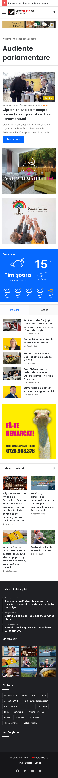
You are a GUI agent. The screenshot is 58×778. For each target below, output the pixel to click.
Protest (7, 717)
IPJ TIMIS (42, 706)
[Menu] (4, 13)
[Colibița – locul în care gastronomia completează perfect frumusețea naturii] (47, 672)
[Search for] (54, 13)
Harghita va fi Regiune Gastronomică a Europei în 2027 (38, 357)
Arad (44, 695)
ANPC (34, 695)
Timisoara (19, 717)
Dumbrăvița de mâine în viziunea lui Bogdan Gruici (39, 389)
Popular (14, 309)
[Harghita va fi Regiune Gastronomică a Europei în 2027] (12, 358)
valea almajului (31, 723)
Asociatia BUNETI (12, 701)
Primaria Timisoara (36, 712)
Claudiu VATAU (12, 105)
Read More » (13, 139)
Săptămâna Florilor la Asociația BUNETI (42, 548)
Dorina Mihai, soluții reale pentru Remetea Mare (38, 341)
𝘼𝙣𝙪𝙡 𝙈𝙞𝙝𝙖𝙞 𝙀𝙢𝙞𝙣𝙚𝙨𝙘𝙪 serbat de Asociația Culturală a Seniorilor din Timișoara (38, 374)
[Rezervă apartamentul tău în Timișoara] (29, 24)
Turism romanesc (11, 723)
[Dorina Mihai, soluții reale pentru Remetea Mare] (12, 344)
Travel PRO (34, 717)
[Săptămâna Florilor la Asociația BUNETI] (43, 537)
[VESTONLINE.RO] (21, 12)
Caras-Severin (10, 706)
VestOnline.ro (41, 757)
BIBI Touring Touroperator (36, 701)
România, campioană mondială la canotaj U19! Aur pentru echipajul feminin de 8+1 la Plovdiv (43, 502)
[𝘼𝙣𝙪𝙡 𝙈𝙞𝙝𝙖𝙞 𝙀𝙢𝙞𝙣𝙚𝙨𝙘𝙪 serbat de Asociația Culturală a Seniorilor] (12, 373)
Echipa (38, 763)
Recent (44, 309)
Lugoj (6, 712)
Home (8, 38)
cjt (23, 706)
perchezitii (18, 712)
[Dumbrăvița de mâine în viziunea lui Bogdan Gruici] (12, 392)
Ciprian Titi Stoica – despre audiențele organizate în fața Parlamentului (27, 114)
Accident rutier (10, 695)
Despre (28, 763)
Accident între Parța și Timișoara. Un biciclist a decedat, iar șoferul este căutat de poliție (38, 325)
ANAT (24, 695)
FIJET (31, 706)
